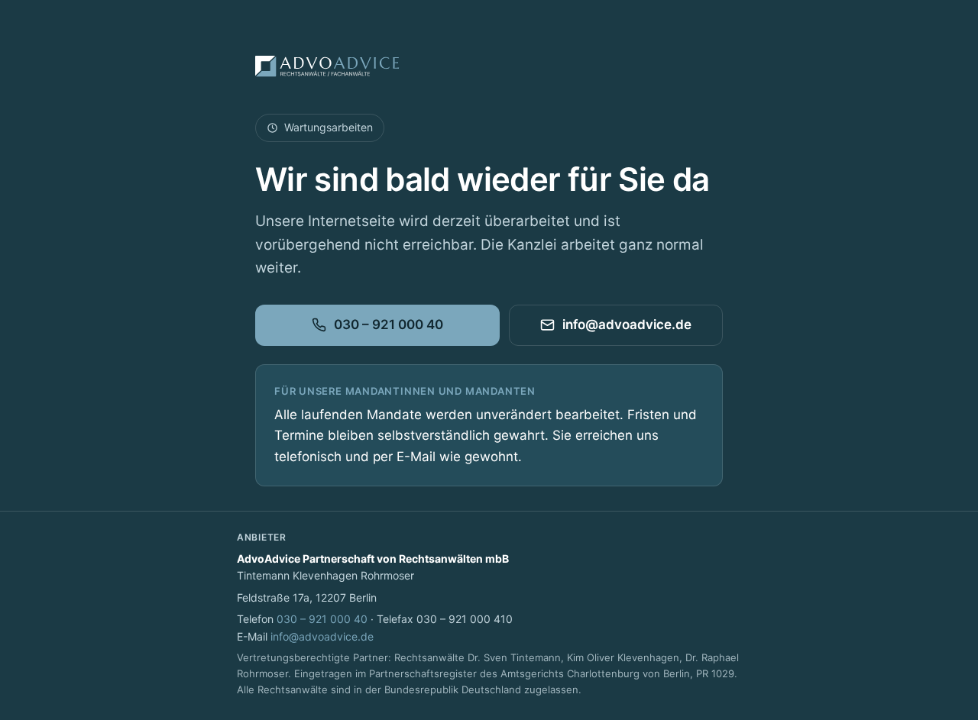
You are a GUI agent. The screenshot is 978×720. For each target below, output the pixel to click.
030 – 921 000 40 (388, 324)
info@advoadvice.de (626, 324)
